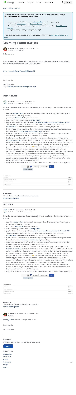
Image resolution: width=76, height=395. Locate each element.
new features (18, 87)
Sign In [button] (8, 346)
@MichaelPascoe (19, 71)
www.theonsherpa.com (11, 198)
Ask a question (21, 24)
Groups (5, 364)
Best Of (5, 367)
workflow (10, 87)
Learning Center (34, 120)
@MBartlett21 (30, 71)
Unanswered (38, 362)
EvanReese (11, 101)
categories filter (37, 22)
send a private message (57, 35)
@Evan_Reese (8, 71)
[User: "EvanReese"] (5, 102)
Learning (25, 87)
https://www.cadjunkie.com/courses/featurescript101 (51, 122)
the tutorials (19, 118)
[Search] (62, 2)
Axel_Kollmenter (13, 48)
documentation (18, 113)
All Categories (7, 354)
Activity (5, 359)
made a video (11, 127)
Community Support (36, 24)
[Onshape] (9, 2)
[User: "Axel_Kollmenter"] (5, 49)
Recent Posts (7, 357)
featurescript (32, 87)
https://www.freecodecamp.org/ (31, 131)
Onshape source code (13, 140)
